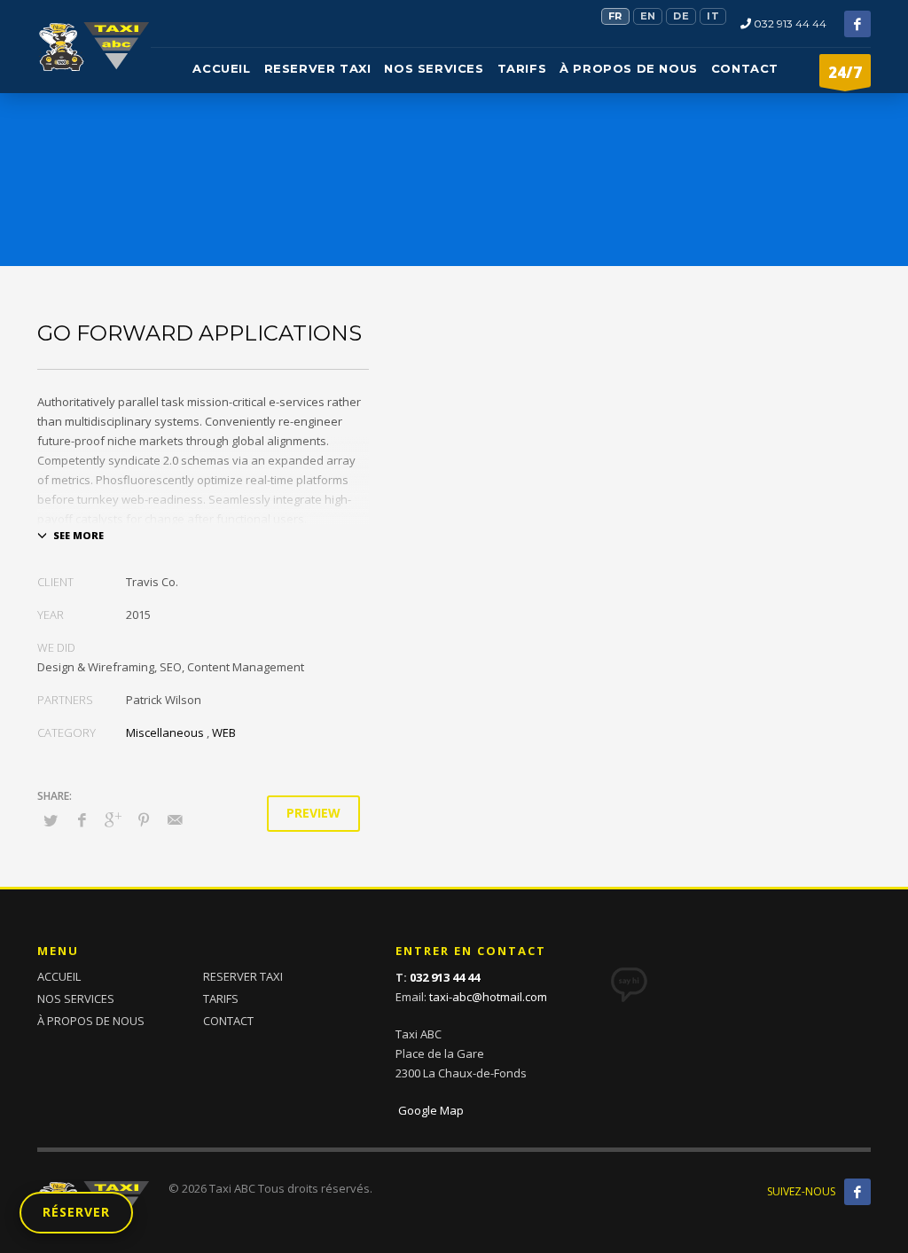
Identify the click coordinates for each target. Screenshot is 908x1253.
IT (713, 16)
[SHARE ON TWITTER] (50, 820)
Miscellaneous (165, 732)
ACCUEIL (59, 976)
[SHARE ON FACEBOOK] (81, 819)
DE (681, 16)
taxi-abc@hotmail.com (488, 997)
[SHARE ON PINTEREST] (143, 819)
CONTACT (228, 1021)
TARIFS (221, 998)
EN (648, 16)
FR (615, 16)
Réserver (76, 1211)
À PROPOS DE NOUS (91, 1021)
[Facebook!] (857, 1192)
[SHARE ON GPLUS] (112, 819)
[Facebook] (857, 24)
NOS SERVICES (75, 998)
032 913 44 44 (788, 23)
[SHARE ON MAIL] (174, 819)
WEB (224, 732)
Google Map (429, 1110)
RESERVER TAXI (243, 976)
